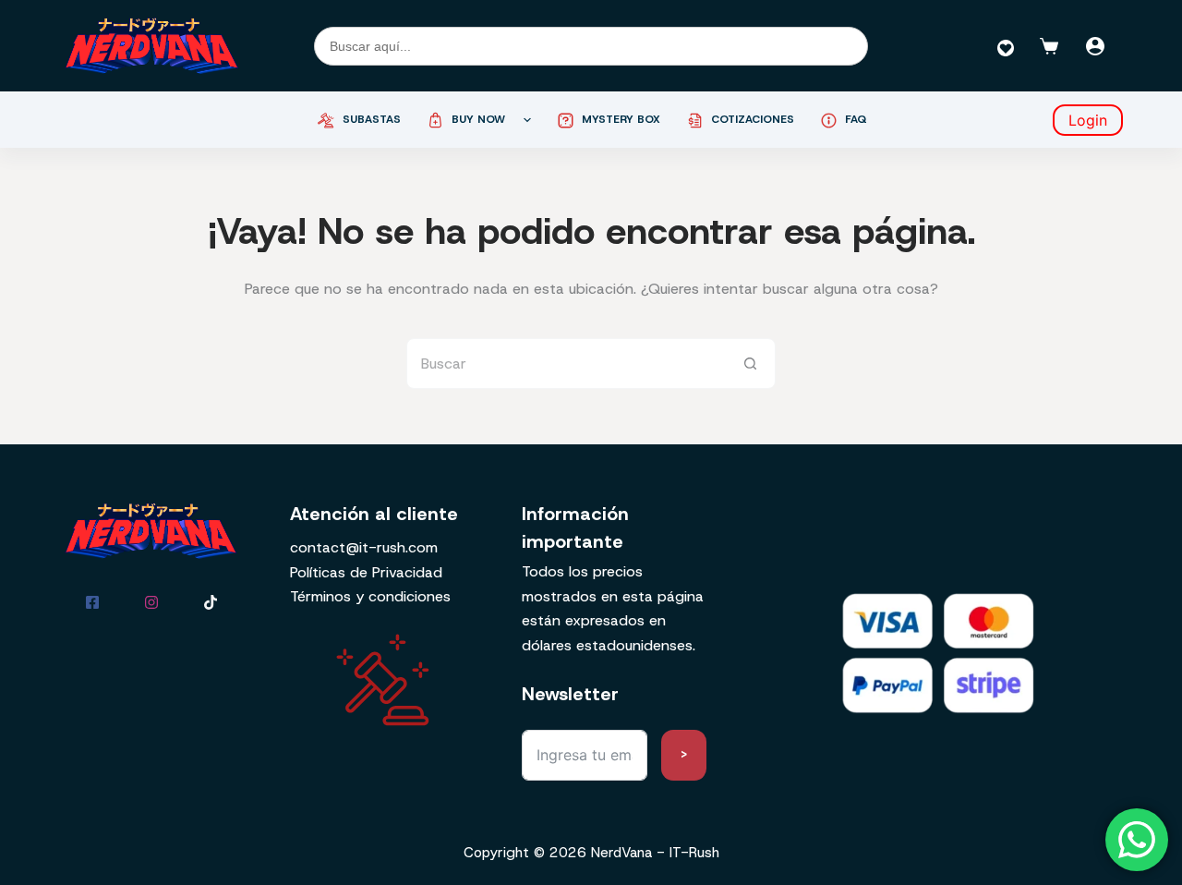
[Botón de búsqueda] (750, 363)
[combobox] (566, 363)
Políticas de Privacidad (366, 572)
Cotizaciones (752, 119)
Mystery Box (621, 119)
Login (1087, 120)
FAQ (856, 119)
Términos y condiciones (370, 596)
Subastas (372, 119)
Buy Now (478, 119)
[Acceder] (1095, 46)
